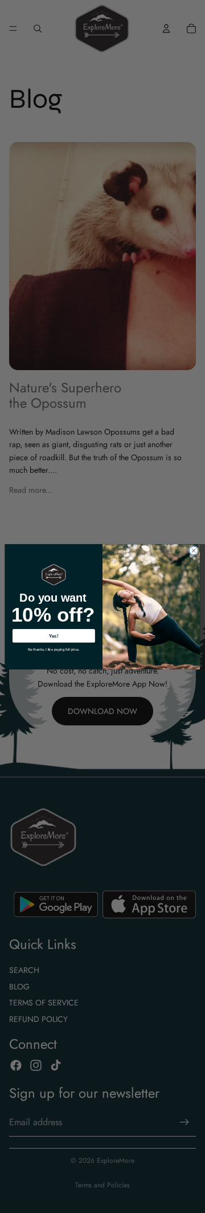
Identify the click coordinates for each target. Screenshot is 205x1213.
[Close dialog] (193, 550)
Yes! (53, 635)
